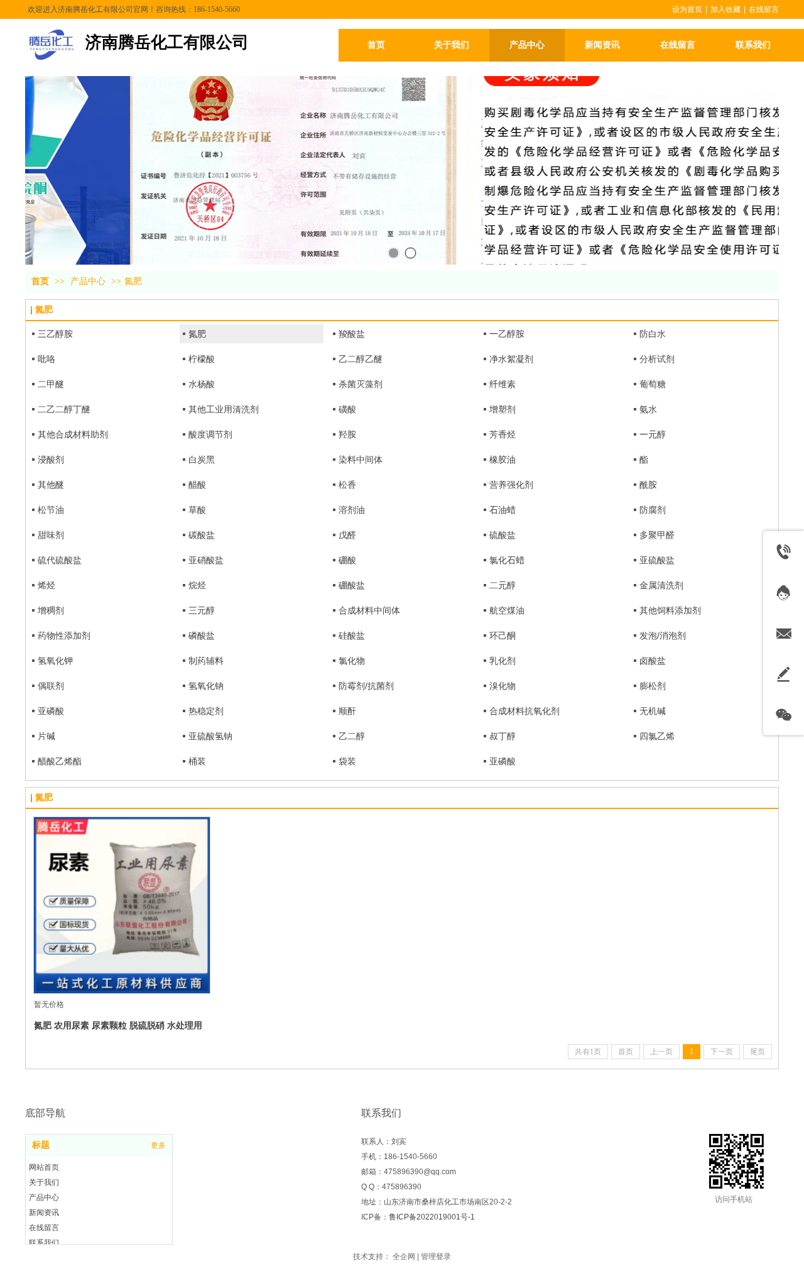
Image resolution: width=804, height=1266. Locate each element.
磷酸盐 (201, 635)
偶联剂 (51, 686)
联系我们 (44, 1242)
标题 (41, 1145)
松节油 (51, 510)
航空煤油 (506, 610)
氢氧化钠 (206, 686)
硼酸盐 (352, 585)
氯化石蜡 (506, 560)
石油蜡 (502, 510)
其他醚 (51, 485)
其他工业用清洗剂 (223, 409)
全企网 (404, 1256)
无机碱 (652, 711)
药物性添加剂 (64, 635)
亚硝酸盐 (206, 560)
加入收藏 (725, 9)
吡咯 (46, 359)
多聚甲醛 (657, 535)
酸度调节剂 (210, 434)
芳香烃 (502, 434)
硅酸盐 (352, 635)
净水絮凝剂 (511, 359)
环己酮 (502, 635)
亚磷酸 (51, 711)
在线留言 (764, 9)
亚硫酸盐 (657, 560)
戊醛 (347, 535)
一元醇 (652, 434)
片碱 (46, 736)
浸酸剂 (51, 459)
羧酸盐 (352, 334)
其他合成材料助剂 (73, 434)
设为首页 (687, 9)
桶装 (197, 761)
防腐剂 (652, 510)
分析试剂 (657, 359)
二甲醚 (51, 384)
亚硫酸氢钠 (210, 736)
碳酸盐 (201, 535)
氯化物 (352, 661)
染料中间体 (361, 459)
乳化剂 (502, 661)
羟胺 (347, 434)
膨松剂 (652, 686)
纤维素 (502, 384)
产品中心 (88, 281)
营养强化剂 (511, 485)
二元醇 (502, 585)
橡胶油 (502, 459)
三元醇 (201, 610)
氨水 (648, 409)
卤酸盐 (652, 661)
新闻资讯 (44, 1212)
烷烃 (197, 585)
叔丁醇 (502, 736)
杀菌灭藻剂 (361, 384)
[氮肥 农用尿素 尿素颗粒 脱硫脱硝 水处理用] (121, 905)
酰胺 (648, 485)
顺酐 (347, 711)
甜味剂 (51, 535)
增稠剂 (51, 610)
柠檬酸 (201, 359)
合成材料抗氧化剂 (524, 711)
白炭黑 (201, 459)
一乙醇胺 (506, 334)
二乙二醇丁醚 (64, 409)
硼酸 (347, 560)
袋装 (347, 761)
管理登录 (436, 1256)
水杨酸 (201, 384)
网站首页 (44, 1167)
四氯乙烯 (657, 736)
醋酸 (197, 485)
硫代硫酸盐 (60, 560)
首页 (40, 281)
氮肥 (133, 281)
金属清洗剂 (661, 585)
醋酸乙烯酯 (60, 761)
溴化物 (502, 686)
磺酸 (347, 409)
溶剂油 (352, 510)
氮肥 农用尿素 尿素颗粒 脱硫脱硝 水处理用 (118, 1025)
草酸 (197, 510)
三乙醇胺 (55, 334)
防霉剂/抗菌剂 (366, 686)
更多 (158, 1145)
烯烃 (46, 585)
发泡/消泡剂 (662, 635)
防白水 (652, 334)
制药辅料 (206, 661)
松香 (347, 485)
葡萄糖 (652, 384)
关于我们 (44, 1182)
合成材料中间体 (369, 610)
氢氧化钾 (55, 661)
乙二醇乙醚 (361, 359)
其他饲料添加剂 (670, 610)
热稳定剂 (206, 711)
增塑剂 (502, 409)
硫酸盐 (502, 535)
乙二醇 (352, 736)
